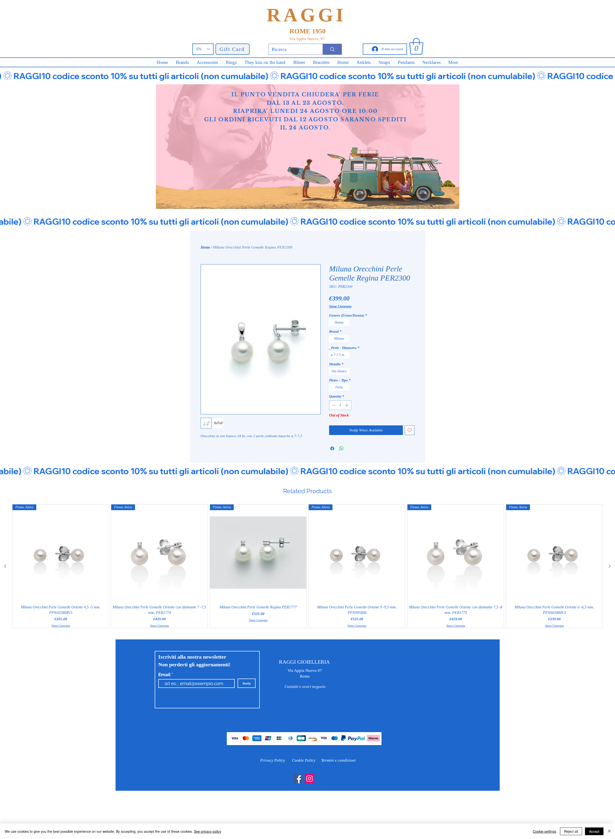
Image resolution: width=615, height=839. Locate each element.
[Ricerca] (332, 49)
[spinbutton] (340, 405)
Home (205, 247)
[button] (416, 46)
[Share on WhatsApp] (341, 448)
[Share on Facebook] (332, 448)
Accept (594, 831)
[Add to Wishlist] (410, 430)
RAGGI (306, 14)
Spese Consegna (340, 306)
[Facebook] (297, 778)
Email (165, 674)
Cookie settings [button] (544, 831)
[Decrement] (333, 405)
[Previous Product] (5, 566)
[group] (307, 566)
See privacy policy (207, 831)
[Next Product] (610, 566)
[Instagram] (309, 778)
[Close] (609, 831)
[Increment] (347, 405)
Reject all (571, 831)
